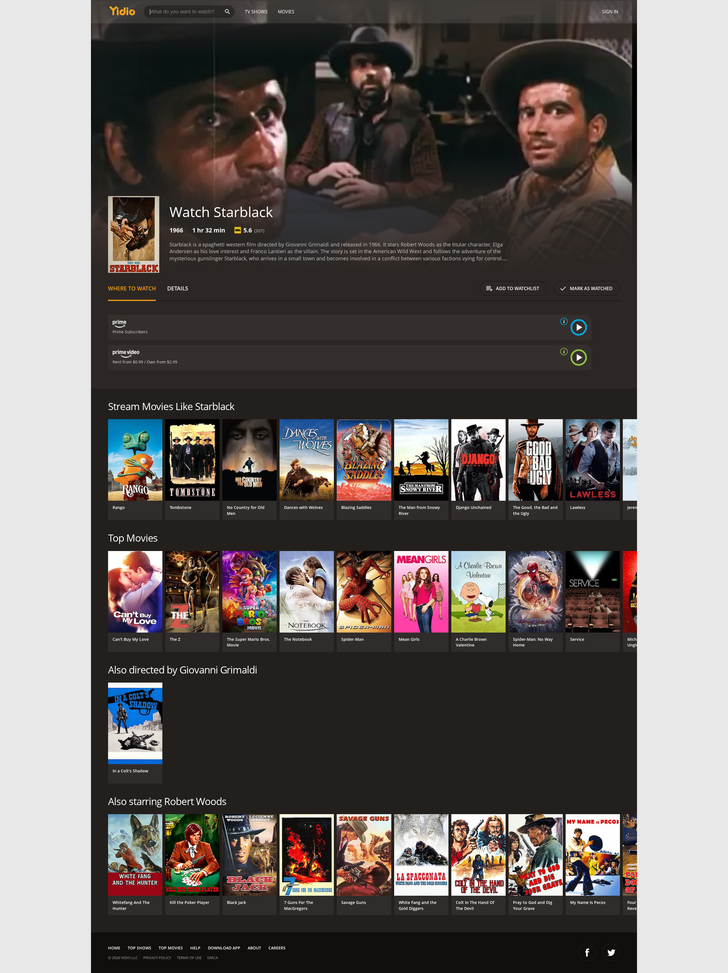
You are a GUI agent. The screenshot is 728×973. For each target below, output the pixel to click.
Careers (277, 948)
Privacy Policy (157, 957)
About (254, 948)
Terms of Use (189, 957)
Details (177, 288)
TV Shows (256, 12)
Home (114, 948)
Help (195, 948)
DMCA (212, 957)
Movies (286, 12)
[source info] (563, 321)
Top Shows (139, 948)
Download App (224, 948)
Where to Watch (132, 288)
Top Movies (171, 948)
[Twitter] (611, 952)
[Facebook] (587, 952)
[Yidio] (122, 12)
